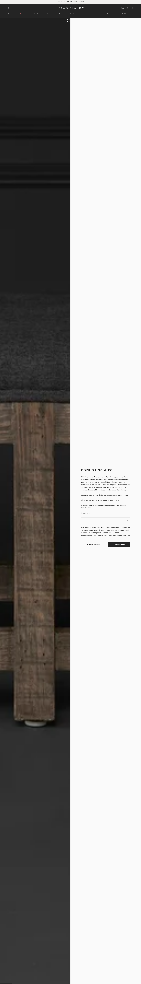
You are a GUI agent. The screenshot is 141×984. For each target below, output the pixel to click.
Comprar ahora (119, 544)
